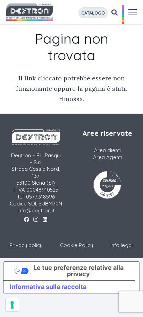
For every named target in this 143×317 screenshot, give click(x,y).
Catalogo (93, 13)
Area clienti (107, 150)
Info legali (122, 245)
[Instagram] (36, 219)
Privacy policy (26, 245)
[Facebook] (27, 219)
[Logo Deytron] (29, 12)
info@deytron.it (35, 210)
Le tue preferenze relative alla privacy (78, 271)
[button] (133, 12)
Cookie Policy (76, 245)
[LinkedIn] (45, 219)
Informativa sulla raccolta (48, 286)
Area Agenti (107, 157)
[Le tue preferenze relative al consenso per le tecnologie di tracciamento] (12, 304)
